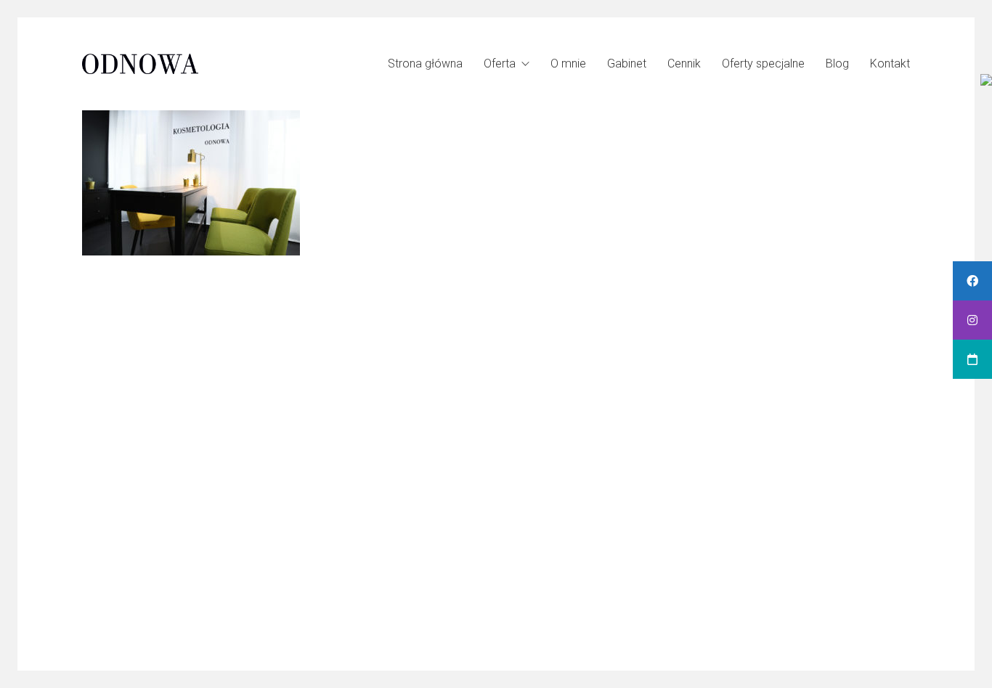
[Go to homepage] (140, 64)
